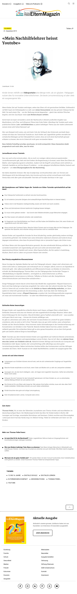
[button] (69, 28)
